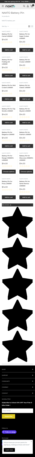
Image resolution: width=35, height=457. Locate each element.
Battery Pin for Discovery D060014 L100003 (26, 158)
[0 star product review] (7, 42)
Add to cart (9, 50)
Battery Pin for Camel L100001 (7, 35)
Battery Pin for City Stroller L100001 (8, 110)
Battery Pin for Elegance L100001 (8, 133)
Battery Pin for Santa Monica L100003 (24, 183)
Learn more (9, 450)
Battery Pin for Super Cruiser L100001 (24, 36)
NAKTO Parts (6, 31)
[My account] (28, 6)
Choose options (8, 171)
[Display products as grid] (29, 26)
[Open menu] (3, 6)
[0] (31, 6)
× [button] (31, 441)
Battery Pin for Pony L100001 (7, 182)
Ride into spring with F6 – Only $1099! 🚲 (17, 1)
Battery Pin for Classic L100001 (24, 86)
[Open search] (24, 6)
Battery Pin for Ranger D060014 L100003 (8, 158)
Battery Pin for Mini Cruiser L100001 (9, 86)
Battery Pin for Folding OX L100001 (7, 62)
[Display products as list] (32, 26)
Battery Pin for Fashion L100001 (25, 133)
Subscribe (8, 416)
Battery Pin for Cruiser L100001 (24, 61)
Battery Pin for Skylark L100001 (25, 110)
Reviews (6, 205)
